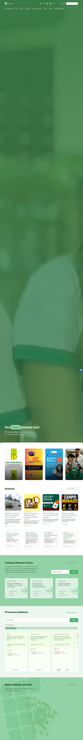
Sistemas (51, 8)
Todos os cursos (72, 562)
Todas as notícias (72, 488)
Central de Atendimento (60, 8)
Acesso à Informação (36, 8)
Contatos (45, 8)
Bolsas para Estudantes (11, 628)
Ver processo (16, 669)
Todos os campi (72, 684)
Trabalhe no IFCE (73, 628)
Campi (21, 8)
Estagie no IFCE (41, 628)
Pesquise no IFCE (57, 628)
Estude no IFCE (49, 628)
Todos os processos (72, 612)
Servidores (65, 628)
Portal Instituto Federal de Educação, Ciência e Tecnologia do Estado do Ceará (10, 3)
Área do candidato (57, 669)
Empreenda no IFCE (32, 628)
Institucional (27, 8)
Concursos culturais (22, 628)
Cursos (16, 8)
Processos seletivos (9, 8)
